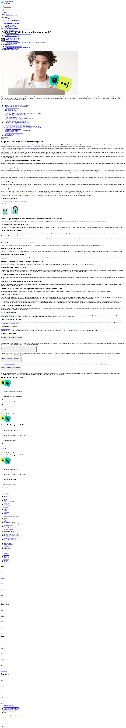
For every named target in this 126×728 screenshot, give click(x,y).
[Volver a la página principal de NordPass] (5, 3)
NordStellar (6, 560)
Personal (5, 499)
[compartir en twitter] (2, 494)
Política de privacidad (8, 705)
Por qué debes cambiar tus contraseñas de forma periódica (17, 105)
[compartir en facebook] (4, 494)
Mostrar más (3, 138)
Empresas (6, 504)
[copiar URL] (9, 494)
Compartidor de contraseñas (10, 539)
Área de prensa (7, 546)
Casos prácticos (7, 526)
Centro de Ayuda (7, 548)
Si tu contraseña (27, 146)
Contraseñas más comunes (10, 522)
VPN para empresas (8, 529)
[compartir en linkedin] (6, 494)
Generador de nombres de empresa (11, 534)
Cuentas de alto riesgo (11, 110)
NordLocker (6, 559)
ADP (5, 712)
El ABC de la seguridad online (10, 28)
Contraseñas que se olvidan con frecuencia (13, 523)
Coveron (6, 561)
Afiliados (6, 510)
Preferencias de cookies (9, 711)
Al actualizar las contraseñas (7, 315)
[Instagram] (1, 723)
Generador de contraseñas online (11, 535)
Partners (5, 513)
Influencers (6, 512)
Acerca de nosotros (8, 543)
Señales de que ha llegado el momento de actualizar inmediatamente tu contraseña (22, 113)
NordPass (28, 298)
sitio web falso (41, 251)
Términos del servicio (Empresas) (11, 709)
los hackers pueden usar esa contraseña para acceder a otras (68, 322)
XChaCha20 (22, 301)
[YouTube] (1, 720)
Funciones (6, 507)
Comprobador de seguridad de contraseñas (13, 536)
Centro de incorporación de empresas (12, 527)
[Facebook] (1, 719)
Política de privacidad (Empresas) (11, 707)
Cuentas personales (10, 109)
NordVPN (6, 556)
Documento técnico (8, 525)
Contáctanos (6, 549)
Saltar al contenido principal (7, 1)
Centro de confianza (8, 544)
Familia (5, 500)
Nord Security (7, 555)
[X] (1, 717)
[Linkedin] (1, 725)
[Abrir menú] (1, 26)
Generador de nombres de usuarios (11, 533)
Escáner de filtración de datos (10, 538)
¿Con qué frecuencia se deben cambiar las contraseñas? (16, 106)
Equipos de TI (7, 503)
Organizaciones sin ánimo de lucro (11, 516)
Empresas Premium (8, 505)
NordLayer (6, 557)
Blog (2, 28)
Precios (5, 12)
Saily (5, 563)
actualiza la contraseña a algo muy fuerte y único (22, 193)
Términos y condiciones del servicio (12, 708)
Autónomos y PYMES (9, 501)
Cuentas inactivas (10, 112)
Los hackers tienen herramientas (31, 148)
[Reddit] (1, 722)
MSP (5, 514)
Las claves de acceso (5, 329)
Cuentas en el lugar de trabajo (13, 108)
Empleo (5, 547)
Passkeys (6, 521)
